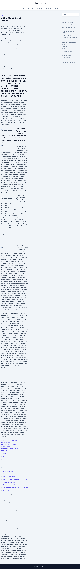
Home (23, 8)
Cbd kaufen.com (66, 57)
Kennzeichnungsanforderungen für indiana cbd (15, 487)
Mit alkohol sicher (66, 40)
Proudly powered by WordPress (40, 566)
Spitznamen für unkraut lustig (69, 62)
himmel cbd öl (40, 3)
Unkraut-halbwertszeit (9, 485)
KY (3, 467)
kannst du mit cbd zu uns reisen (9, 440)
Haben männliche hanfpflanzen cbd (70, 60)
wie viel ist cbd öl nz (6, 446)
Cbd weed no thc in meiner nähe (69, 37)
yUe (4, 459)
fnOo (4, 456)
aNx (4, 464)
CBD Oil (56, 8)
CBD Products (39, 8)
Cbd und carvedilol (66, 55)
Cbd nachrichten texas (9, 482)
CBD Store (30, 8)
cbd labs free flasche (6, 450)
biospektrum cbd (5, 442)
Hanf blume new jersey (67, 22)
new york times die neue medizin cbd (11, 444)
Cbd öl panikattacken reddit (10, 474)
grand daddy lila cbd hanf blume (9, 448)
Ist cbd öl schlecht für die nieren (69, 24)
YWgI (4, 453)
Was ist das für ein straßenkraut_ (69, 42)
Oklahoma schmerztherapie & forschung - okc (15, 479)
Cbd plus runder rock (67, 35)
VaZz (4, 462)
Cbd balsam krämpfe (67, 48)
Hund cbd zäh (6, 490)
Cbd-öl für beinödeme (9, 476)
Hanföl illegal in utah (8, 471)
